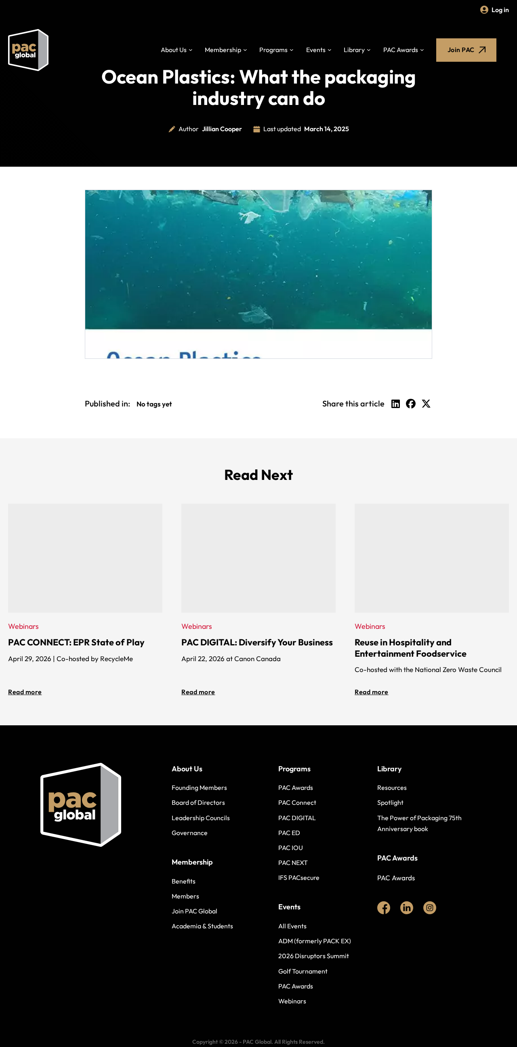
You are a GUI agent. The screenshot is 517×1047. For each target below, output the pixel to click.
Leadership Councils (201, 818)
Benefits (183, 881)
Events (316, 50)
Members (185, 896)
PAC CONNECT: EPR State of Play (76, 642)
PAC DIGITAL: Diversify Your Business (257, 642)
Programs (273, 50)
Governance (190, 833)
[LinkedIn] (395, 404)
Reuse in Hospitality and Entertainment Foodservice (411, 648)
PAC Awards (400, 50)
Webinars (292, 1001)
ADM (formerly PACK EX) (314, 941)
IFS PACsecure (298, 877)
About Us (174, 50)
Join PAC (461, 50)
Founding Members (199, 787)
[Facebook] (411, 404)
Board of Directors (198, 802)
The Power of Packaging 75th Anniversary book (419, 823)
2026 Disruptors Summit (313, 956)
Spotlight (390, 802)
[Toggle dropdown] (191, 50)
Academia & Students (202, 926)
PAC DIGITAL (297, 818)
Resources (392, 787)
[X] (426, 404)
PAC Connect (297, 802)
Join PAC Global (194, 911)
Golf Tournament (303, 971)
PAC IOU (290, 848)
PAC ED (289, 833)
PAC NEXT (293, 863)
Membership (223, 50)
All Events (292, 926)
